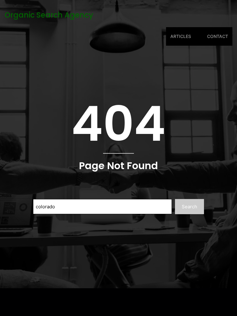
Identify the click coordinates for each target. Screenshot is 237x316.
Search (189, 207)
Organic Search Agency (49, 15)
